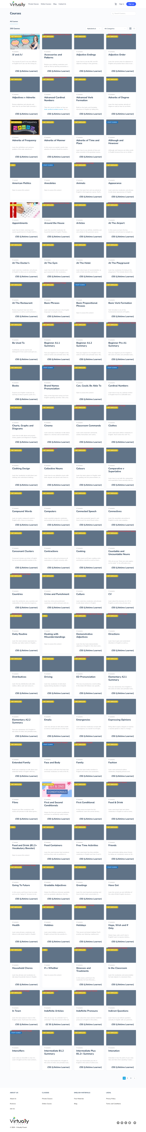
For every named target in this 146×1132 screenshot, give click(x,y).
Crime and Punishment (56, 594)
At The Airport (116, 223)
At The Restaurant (22, 303)
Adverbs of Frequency (24, 140)
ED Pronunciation (85, 676)
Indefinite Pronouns (87, 1010)
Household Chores (22, 968)
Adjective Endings (86, 54)
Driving (48, 676)
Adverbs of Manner (54, 140)
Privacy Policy (110, 1099)
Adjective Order (117, 54)
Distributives (19, 676)
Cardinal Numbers (118, 385)
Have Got (113, 885)
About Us (13, 1099)
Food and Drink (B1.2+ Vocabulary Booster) (24, 847)
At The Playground (118, 263)
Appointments (20, 223)
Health (16, 925)
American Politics (21, 183)
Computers (50, 511)
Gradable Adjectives (55, 885)
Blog (75, 1104)
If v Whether (51, 968)
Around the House (54, 223)
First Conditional (85, 802)
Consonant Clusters (23, 551)
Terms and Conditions (113, 1104)
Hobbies (48, 925)
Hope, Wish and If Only (118, 927)
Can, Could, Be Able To (88, 385)
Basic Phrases (51, 303)
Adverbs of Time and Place (87, 142)
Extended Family (21, 762)
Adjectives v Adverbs (23, 97)
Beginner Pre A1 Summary (117, 344)
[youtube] (134, 1123)
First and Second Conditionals (53, 804)
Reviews (13, 1104)
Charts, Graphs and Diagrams (22, 427)
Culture (80, 594)
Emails (48, 719)
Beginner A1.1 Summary (52, 344)
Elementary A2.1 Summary (117, 678)
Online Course (47, 1104)
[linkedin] (129, 1123)
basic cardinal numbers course (53, 109)
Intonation (114, 1050)
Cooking (80, 551)
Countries (17, 594)
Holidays (81, 925)
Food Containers (53, 845)
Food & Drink (115, 802)
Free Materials (79, 1099)
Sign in (121, 4)
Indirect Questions (118, 1010)
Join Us (12, 1109)
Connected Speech (86, 511)
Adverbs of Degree (118, 97)
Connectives (115, 511)
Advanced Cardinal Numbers (54, 99)
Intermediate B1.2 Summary (54, 1052)
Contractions (51, 551)
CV (110, 594)
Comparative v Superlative (116, 470)
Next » (134, 1078)
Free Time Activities (87, 845)
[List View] (134, 28)
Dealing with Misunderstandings (54, 636)
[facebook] (122, 1123)
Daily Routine (19, 634)
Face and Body (52, 762)
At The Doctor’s (20, 263)
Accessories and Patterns (53, 56)
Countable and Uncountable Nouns (119, 553)
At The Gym (50, 263)
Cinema (48, 425)
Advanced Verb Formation (84, 99)
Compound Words (22, 511)
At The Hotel (83, 263)
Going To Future (21, 885)
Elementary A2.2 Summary (21, 721)
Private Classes (47, 1099)
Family (80, 762)
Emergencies (83, 719)
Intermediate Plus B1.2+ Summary (86, 1052)
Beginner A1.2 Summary (84, 344)
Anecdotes (50, 183)
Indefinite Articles (54, 1010)
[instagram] (126, 1123)
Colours (80, 468)
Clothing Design (21, 468)
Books (15, 385)
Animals (80, 183)
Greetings (81, 885)
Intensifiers (18, 1050)
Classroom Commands (88, 425)
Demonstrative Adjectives (84, 636)
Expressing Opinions (119, 719)
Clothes (112, 425)
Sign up (131, 4)
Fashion (112, 762)
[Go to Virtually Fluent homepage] (17, 4)
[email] (118, 1123)
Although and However (115, 142)
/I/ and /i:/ (17, 54)
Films (15, 802)
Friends (112, 845)
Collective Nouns (53, 468)
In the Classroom (117, 968)
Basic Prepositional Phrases (86, 305)
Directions (114, 634)
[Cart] (115, 4)
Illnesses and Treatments (83, 970)
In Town (16, 1010)
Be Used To (18, 343)
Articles (80, 223)
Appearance (114, 183)
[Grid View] (130, 28)
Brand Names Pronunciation (52, 387)
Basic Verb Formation (120, 303)
